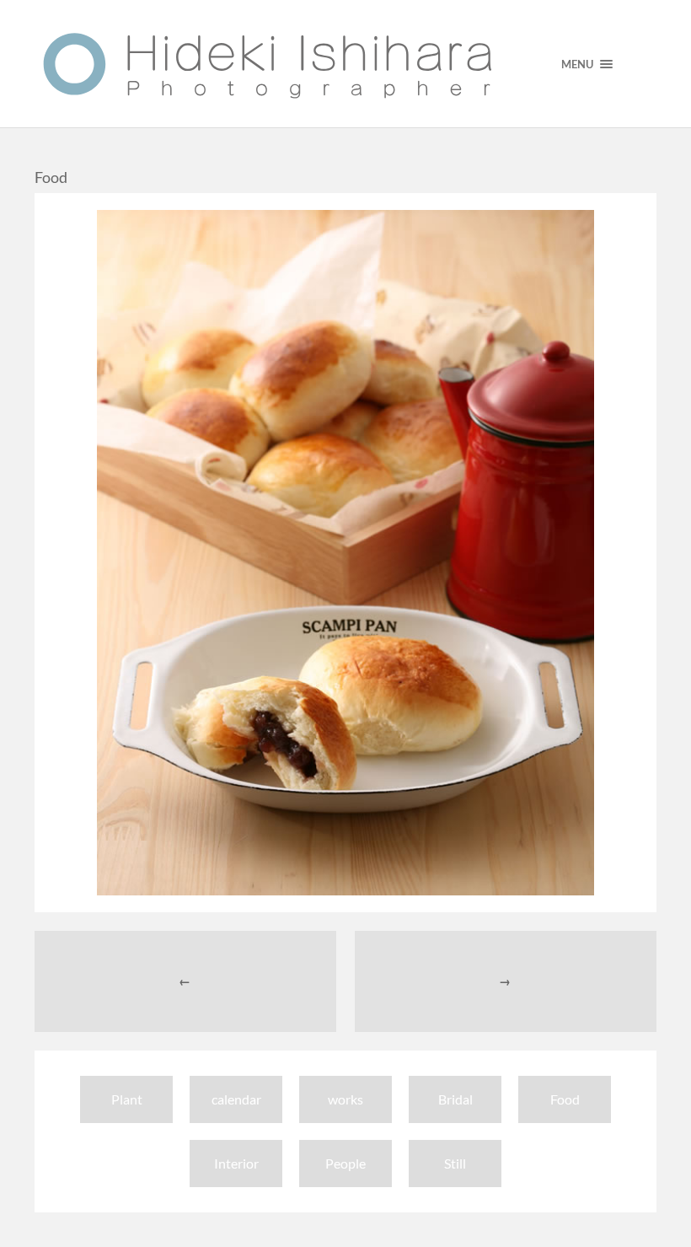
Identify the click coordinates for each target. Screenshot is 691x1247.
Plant (126, 1099)
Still (455, 1163)
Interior (236, 1163)
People (345, 1163)
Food (565, 1099)
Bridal (455, 1099)
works (345, 1099)
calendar (236, 1099)
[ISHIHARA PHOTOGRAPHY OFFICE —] (268, 63)
